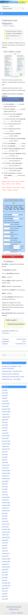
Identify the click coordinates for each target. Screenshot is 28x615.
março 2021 (5, 550)
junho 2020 (5, 575)
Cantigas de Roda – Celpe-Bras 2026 (12, 371)
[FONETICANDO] (22, 2)
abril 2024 (4, 460)
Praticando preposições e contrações (5, 341)
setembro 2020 (6, 567)
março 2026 (5, 401)
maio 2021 (4, 545)
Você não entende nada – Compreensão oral (20, 341)
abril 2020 (4, 580)
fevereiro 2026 (5, 403)
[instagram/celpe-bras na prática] (24, 2)
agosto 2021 (5, 540)
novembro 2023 (6, 473)
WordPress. (20, 612)
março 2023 (5, 494)
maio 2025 (4, 427)
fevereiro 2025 (5, 435)
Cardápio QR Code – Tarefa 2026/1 (11, 379)
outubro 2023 (5, 476)
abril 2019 (4, 596)
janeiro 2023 (5, 500)
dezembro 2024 (6, 441)
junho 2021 (5, 542)
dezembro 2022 (6, 502)
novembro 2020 (6, 561)
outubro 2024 (5, 446)
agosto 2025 (5, 419)
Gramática (12, 26)
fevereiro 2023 (5, 497)
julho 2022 (4, 513)
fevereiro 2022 (5, 524)
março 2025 (5, 433)
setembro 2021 (6, 537)
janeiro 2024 (5, 468)
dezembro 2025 (6, 409)
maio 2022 (4, 516)
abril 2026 (4, 398)
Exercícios (6, 26)
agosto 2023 (5, 481)
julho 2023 (4, 484)
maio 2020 (4, 577)
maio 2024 (4, 457)
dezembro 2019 (6, 583)
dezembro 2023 (6, 470)
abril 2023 (4, 492)
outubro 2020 (5, 564)
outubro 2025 (5, 414)
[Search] (24, 355)
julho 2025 (4, 422)
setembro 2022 (6, 510)
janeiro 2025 (5, 438)
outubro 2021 (5, 534)
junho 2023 (5, 486)
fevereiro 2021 (5, 553)
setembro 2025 (6, 417)
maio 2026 (4, 395)
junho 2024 (5, 454)
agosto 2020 (5, 569)
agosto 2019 (5, 588)
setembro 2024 (6, 449)
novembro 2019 (6, 585)
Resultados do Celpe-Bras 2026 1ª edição (13, 376)
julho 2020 (4, 572)
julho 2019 (4, 591)
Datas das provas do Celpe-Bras (10, 374)
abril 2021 (4, 548)
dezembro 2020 (6, 559)
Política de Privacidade (13, 607)
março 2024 (5, 462)
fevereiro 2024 (5, 465)
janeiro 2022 (5, 526)
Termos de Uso (14, 609)
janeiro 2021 (5, 556)
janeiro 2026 (5, 406)
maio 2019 (4, 593)
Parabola (13, 612)
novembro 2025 (6, 411)
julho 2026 (4, 390)
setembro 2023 (6, 478)
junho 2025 (5, 425)
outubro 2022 (5, 508)
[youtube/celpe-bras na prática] (19, 2)
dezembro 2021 (6, 529)
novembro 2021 (6, 532)
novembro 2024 (6, 443)
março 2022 (5, 521)
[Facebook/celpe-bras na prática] (27, 2)
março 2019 (5, 599)
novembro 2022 (6, 505)
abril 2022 (4, 518)
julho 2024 (4, 451)
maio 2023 (4, 489)
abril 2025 (4, 430)
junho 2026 (5, 393)
